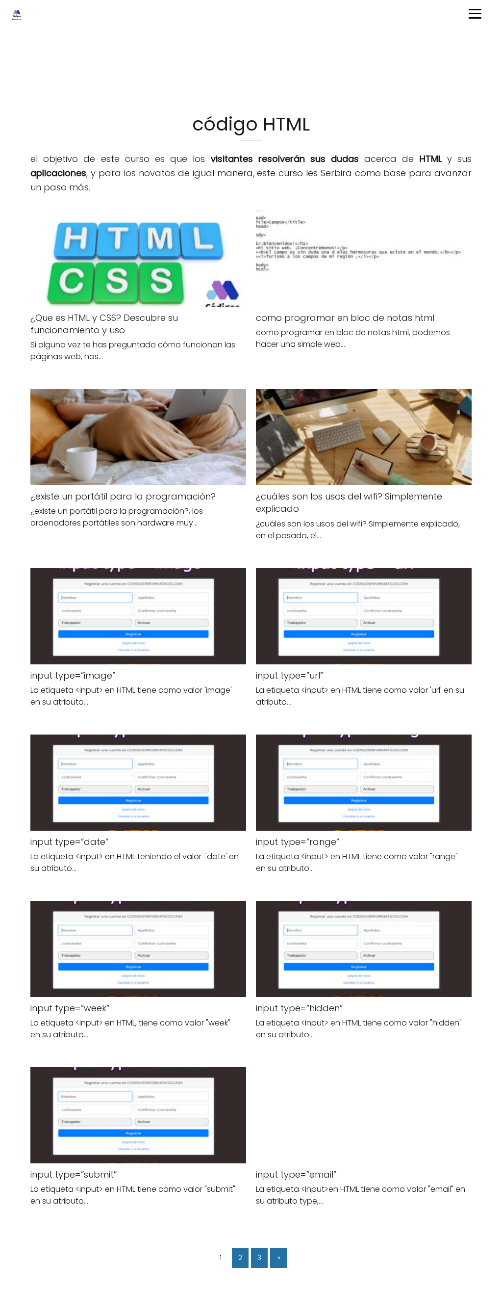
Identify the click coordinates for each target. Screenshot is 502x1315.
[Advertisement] (251, 70)
